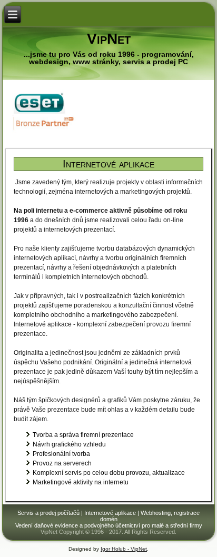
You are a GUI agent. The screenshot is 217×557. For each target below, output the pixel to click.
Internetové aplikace (108, 164)
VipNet (109, 39)
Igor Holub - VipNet (124, 549)
